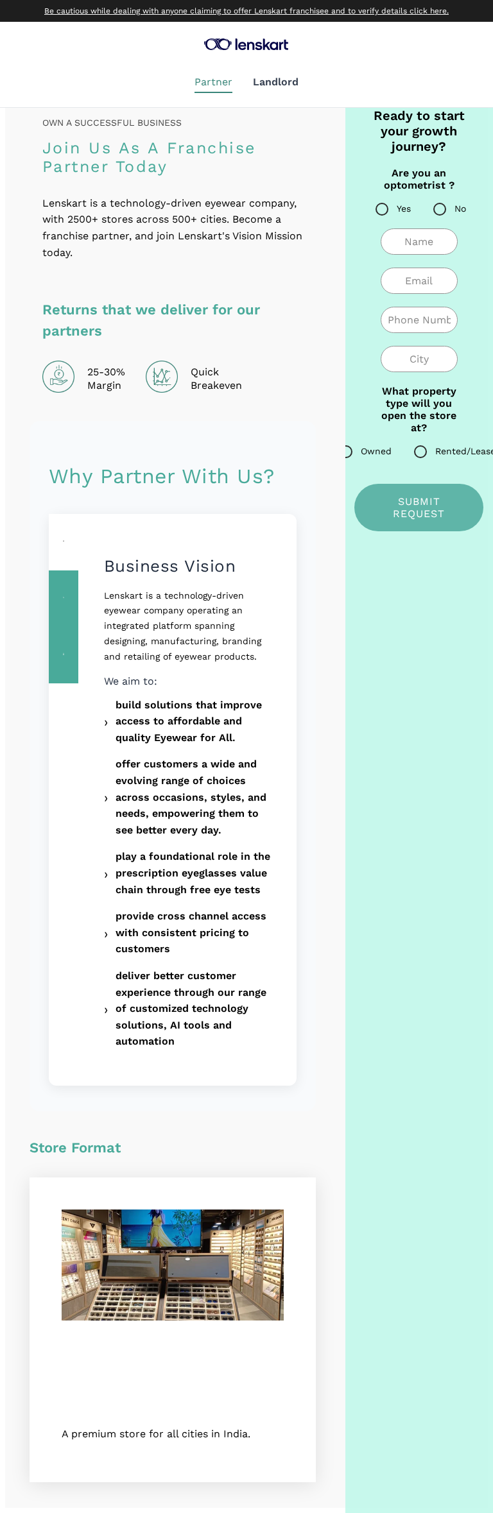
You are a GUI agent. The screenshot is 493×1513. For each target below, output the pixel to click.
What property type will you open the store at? (418, 409)
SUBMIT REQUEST (419, 507)
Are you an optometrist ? (419, 179)
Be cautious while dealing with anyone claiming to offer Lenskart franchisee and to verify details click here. (246, 10)
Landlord (275, 82)
